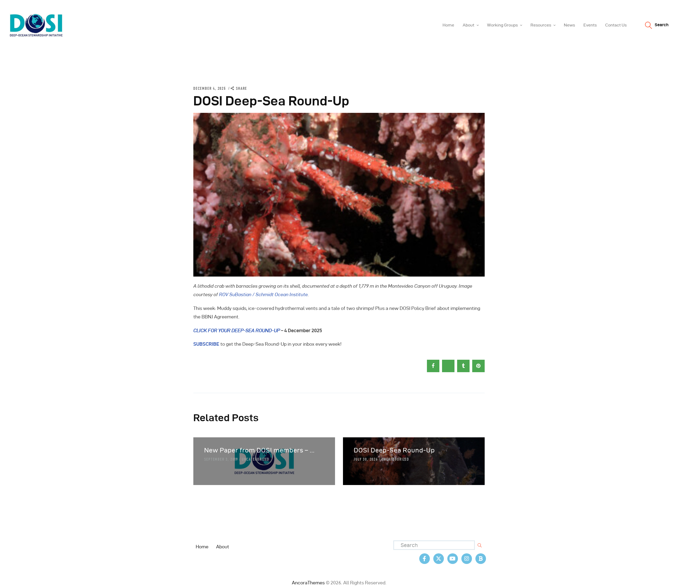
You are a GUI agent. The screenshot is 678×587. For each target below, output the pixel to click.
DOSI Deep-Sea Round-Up (394, 450)
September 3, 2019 (221, 459)
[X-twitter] (438, 558)
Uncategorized (255, 459)
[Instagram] (466, 558)
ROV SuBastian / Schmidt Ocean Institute (263, 294)
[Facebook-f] (424, 558)
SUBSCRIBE (206, 343)
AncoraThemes (308, 582)
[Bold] (480, 558)
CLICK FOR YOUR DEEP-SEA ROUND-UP (236, 330)
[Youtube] (452, 558)
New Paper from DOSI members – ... (259, 450)
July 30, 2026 (366, 459)
